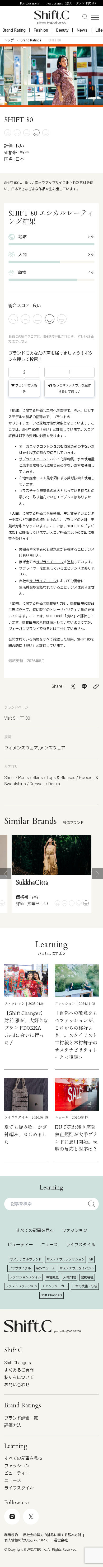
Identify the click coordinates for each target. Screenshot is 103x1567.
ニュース (49, 1244)
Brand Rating (14, 30)
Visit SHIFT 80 (17, 718)
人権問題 (69, 1277)
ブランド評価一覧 (21, 1418)
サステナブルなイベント (76, 1268)
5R (91, 1259)
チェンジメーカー (54, 1286)
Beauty (62, 30)
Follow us (47, 1539)
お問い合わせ (17, 1384)
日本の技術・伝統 (84, 1286)
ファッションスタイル (25, 1277)
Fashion (41, 30)
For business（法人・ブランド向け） (72, 3)
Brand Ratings (31, 40)
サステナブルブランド (26, 1259)
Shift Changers (51, 1295)
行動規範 (53, 549)
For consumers (29, 3)
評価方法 (12, 1425)
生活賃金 (70, 513)
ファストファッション (21, 1286)
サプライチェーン (22, 423)
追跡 (70, 562)
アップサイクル (20, 1268)
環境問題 (52, 1277)
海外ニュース (45, 1268)
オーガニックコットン (36, 446)
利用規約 (11, 1535)
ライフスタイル (80, 1244)
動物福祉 (87, 1277)
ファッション (74, 1230)
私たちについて (19, 1377)
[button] (5, 873)
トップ (9, 40)
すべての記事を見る (35, 1230)
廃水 (77, 411)
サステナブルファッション (65, 1259)
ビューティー (20, 1244)
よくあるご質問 (19, 1370)
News (82, 30)
